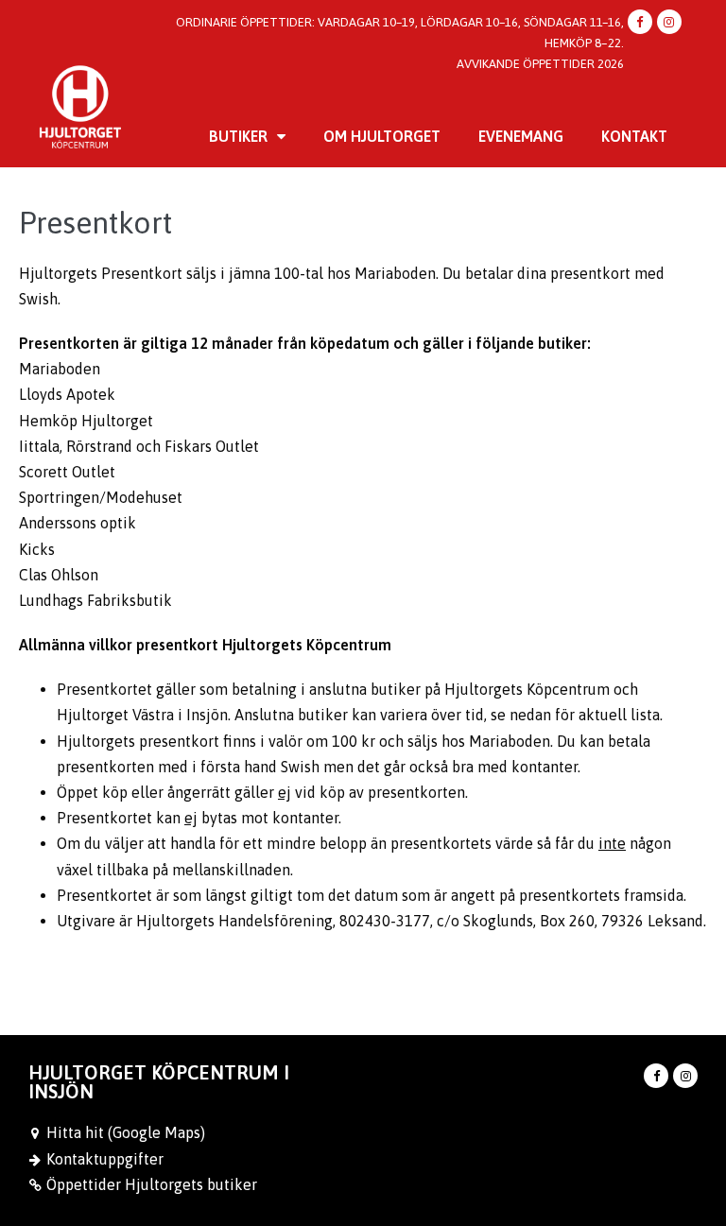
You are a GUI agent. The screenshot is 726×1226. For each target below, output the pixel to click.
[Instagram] (669, 21)
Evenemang (520, 136)
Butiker (238, 136)
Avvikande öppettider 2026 (540, 64)
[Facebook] (640, 21)
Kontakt (634, 136)
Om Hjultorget (382, 136)
